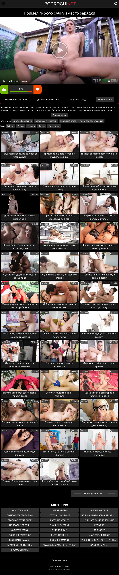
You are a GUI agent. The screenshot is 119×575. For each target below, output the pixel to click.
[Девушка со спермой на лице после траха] (20, 203)
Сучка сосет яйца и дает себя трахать (99, 365)
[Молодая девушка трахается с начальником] (59, 233)
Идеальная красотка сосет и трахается (99, 453)
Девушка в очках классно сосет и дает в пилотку (99, 424)
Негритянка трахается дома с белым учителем (99, 217)
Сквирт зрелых (19, 530)
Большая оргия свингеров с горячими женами (99, 394)
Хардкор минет (99, 545)
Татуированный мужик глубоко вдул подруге (99, 188)
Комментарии (105, 99)
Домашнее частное (20, 535)
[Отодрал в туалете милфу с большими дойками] (20, 351)
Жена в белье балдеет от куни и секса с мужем (20, 247)
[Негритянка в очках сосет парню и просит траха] (20, 380)
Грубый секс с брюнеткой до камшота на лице (59, 155)
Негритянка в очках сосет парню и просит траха (19, 394)
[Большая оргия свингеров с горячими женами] (99, 380)
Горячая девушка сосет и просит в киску (20, 424)
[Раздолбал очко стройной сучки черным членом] (59, 469)
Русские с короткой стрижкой (99, 540)
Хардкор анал (20, 510)
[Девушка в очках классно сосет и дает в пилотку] (99, 410)
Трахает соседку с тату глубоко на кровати (99, 155)
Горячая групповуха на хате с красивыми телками (59, 217)
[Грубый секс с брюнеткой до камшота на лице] (59, 141)
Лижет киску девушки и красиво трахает (99, 335)
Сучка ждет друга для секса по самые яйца (19, 276)
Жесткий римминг (59, 515)
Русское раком (19, 550)
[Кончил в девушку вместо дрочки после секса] (59, 321)
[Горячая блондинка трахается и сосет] (20, 469)
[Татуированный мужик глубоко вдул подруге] (99, 174)
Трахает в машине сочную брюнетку (59, 365)
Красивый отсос (68, 121)
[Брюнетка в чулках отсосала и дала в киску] (20, 174)
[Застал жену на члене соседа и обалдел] (59, 439)
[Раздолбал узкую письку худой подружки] (20, 439)
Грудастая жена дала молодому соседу (59, 188)
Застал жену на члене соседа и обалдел (59, 453)
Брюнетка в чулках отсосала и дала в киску (20, 188)
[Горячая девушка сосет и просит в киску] (20, 410)
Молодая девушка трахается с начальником (59, 247)
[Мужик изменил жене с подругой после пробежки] (20, 292)
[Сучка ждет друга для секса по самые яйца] (20, 262)
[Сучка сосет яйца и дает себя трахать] (99, 351)
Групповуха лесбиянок (20, 515)
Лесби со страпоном (20, 520)
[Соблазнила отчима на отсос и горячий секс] (59, 292)
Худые (41, 126)
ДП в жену (99, 530)
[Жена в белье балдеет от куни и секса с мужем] (20, 233)
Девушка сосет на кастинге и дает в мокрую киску (99, 306)
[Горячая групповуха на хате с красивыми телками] (59, 203)
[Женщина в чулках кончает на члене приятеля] (99, 233)
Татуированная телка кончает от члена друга (19, 155)
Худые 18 (99, 525)
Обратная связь (59, 560)
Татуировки (54, 126)
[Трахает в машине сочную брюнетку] (59, 351)
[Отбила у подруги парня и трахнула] (59, 380)
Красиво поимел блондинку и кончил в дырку (99, 276)
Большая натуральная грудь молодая (99, 515)
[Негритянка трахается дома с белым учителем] (99, 203)
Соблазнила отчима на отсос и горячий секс (59, 306)
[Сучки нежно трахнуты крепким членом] (59, 262)
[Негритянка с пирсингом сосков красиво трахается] (20, 321)
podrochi (60, 3)
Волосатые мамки (19, 540)
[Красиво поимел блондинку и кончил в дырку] (99, 262)
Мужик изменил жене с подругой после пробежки (20, 306)
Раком (21, 126)
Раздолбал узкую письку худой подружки (19, 453)
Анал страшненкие (99, 535)
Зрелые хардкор (99, 510)
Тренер (31, 126)
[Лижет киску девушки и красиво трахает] (99, 321)
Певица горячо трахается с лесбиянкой (59, 424)
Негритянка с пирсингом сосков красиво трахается (20, 335)
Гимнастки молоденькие (99, 520)
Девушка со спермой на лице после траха (19, 217)
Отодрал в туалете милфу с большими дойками (19, 365)
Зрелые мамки (59, 510)
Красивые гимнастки (45, 121)
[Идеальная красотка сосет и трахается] (99, 439)
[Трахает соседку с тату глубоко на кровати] (99, 141)
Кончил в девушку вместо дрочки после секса (59, 335)
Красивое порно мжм (19, 545)
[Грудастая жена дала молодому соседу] (59, 174)
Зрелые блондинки (22, 121)
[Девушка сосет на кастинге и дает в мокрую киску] (99, 292)
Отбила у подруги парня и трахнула (59, 394)
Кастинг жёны (59, 535)
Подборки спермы (19, 525)
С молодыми (59, 530)
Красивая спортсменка (91, 121)
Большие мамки (59, 540)
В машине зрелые (59, 525)
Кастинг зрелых (59, 520)
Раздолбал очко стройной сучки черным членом (59, 483)
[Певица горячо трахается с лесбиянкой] (59, 410)
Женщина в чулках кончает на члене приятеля (99, 247)
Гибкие (10, 126)
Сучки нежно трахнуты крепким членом (59, 276)
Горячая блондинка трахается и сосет (20, 483)
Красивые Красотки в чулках (59, 545)
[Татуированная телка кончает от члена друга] (20, 141)
